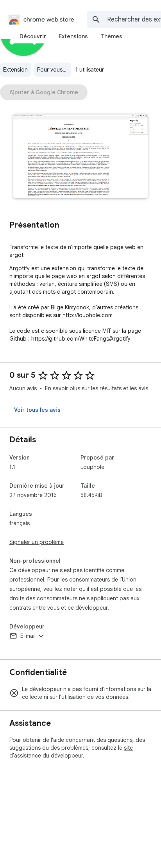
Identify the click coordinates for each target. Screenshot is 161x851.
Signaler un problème (36, 542)
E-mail (28, 635)
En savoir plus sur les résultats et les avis (96, 388)
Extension (15, 69)
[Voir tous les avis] (37, 409)
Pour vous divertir (54, 69)
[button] (80, 157)
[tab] (32, 36)
